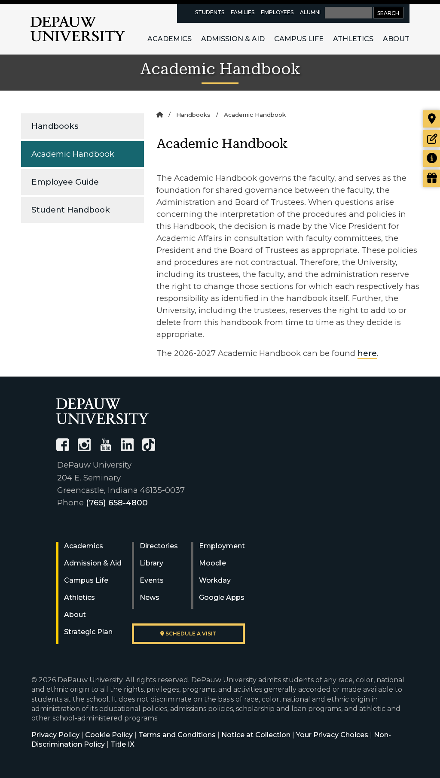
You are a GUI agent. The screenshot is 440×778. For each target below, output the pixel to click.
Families (242, 12)
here (367, 353)
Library (151, 563)
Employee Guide (65, 182)
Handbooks (55, 126)
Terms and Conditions (177, 735)
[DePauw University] (102, 411)
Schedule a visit (190, 633)
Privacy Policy (55, 735)
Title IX (122, 744)
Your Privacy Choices (332, 735)
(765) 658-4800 (117, 503)
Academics (169, 39)
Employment (222, 546)
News (149, 597)
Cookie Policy (109, 735)
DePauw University (78, 29)
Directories (159, 546)
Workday (215, 580)
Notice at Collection (255, 735)
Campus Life (299, 39)
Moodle (212, 563)
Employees (277, 12)
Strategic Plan (88, 632)
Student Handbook (70, 210)
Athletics (353, 39)
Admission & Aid (233, 39)
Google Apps (221, 597)
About (396, 39)
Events (152, 580)
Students (209, 12)
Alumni (310, 12)
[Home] (159, 114)
